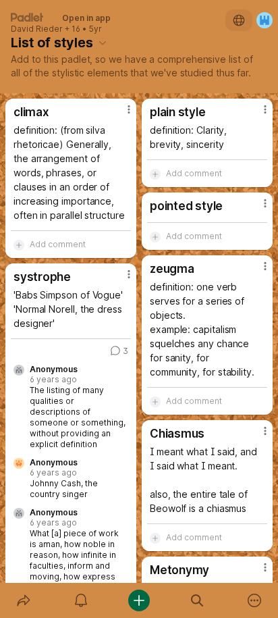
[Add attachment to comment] (18, 244)
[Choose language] (238, 20)
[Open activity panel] (82, 600)
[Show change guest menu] (264, 20)
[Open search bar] (197, 600)
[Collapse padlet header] (103, 42)
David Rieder (37, 29)
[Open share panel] (24, 600)
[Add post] (139, 600)
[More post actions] (120, 115)
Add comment (58, 244)
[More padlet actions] (254, 600)
